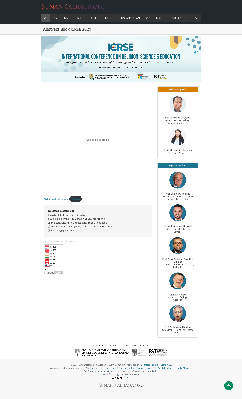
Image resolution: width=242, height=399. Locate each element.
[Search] (197, 18)
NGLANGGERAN (130, 18)
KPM (93, 17)
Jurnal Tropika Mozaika (179, 367)
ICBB (55, 18)
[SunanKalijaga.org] (73, 4)
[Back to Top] (228, 385)
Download (75, 199)
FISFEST (109, 17)
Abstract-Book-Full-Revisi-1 (56, 199)
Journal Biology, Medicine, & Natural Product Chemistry (117, 367)
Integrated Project (149, 364)
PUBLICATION (179, 17)
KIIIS (80, 17)
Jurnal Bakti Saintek (156, 367)
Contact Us (165, 364)
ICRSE (160, 17)
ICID (147, 18)
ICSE (67, 17)
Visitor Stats (126, 378)
